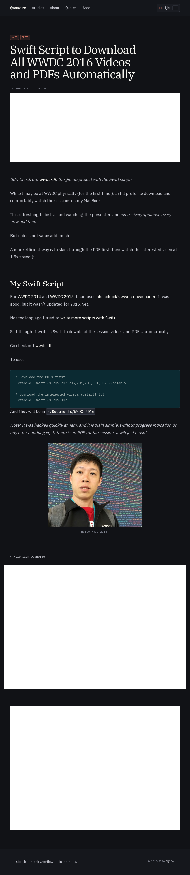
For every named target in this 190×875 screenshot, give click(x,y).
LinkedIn (64, 862)
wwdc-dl (47, 179)
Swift (25, 37)
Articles (38, 8)
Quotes (71, 8)
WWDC (14, 37)
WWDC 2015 (62, 296)
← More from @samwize (27, 556)
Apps (87, 8)
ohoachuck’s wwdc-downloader (126, 296)
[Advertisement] (95, 127)
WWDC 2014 (29, 296)
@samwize (18, 8)
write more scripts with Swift (87, 318)
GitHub (21, 862)
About (54, 8)
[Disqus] (95, 627)
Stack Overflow (42, 862)
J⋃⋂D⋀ (170, 861)
